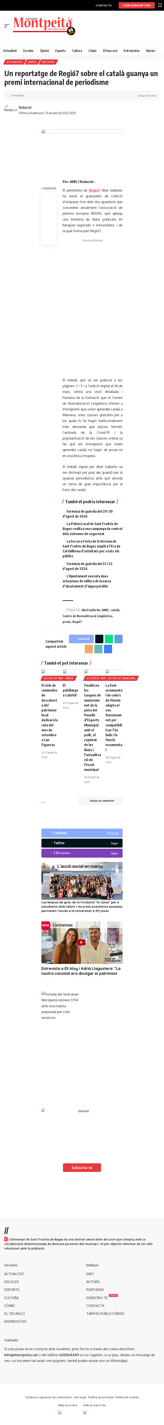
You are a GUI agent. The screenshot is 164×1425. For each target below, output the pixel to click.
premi (67, 622)
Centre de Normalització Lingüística (87, 616)
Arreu (32, 62)
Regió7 (77, 622)
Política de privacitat (100, 1397)
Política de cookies (127, 1397)
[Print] (48, 95)
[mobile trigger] (8, 26)
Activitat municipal (57, 678)
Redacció (25, 107)
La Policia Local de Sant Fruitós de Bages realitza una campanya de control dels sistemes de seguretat (92, 529)
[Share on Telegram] (118, 639)
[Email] (89, 649)
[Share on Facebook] (28, 95)
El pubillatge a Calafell (70, 690)
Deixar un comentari (102, 800)
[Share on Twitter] (35, 95)
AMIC (105, 610)
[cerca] (84, 39)
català (115, 610)
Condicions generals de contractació (48, 1397)
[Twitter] (82, 843)
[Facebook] (82, 833)
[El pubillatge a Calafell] (71, 674)
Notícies (48, 62)
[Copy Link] (42, 95)
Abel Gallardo (91, 610)
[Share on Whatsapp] (109, 639)
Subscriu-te (82, 1167)
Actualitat (15, 62)
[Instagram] (82, 853)
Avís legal (80, 1397)
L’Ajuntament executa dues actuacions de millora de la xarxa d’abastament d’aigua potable (87, 581)
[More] (55, 95)
